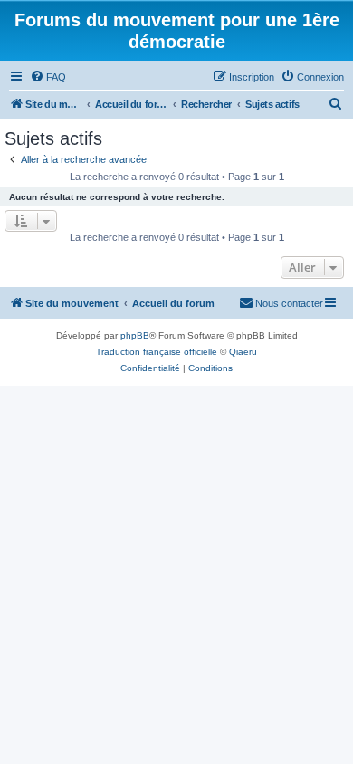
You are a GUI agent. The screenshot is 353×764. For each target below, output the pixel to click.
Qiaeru (243, 352)
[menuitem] (48, 77)
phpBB (134, 335)
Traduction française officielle (156, 352)
